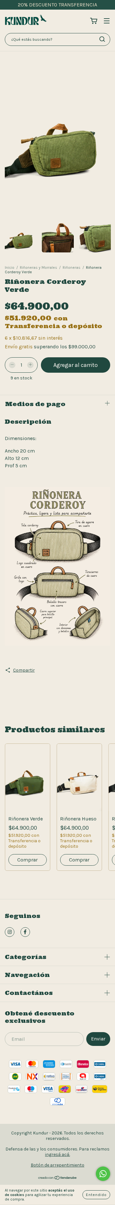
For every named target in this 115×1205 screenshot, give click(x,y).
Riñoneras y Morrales (38, 267)
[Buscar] (102, 39)
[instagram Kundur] (9, 932)
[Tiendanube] (58, 1178)
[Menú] (106, 21)
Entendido (96, 1194)
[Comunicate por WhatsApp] (103, 1174)
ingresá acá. (57, 1154)
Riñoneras (71, 267)
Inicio (9, 267)
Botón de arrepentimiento (57, 1165)
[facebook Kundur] (25, 932)
